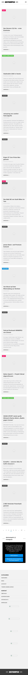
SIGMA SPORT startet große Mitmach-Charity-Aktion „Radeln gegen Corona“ (13, 418)
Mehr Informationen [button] (14, 552)
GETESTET (5, 95)
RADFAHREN (5, 268)
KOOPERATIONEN (5, 596)
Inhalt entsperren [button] (14, 555)
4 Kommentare (6, 290)
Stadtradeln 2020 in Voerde (12, 74)
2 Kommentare (6, 117)
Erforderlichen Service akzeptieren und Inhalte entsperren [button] (14, 560)
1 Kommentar (6, 507)
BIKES (4, 10)
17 (21, 530)
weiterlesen (5, 49)
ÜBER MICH (4, 593)
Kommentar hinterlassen (8, 75)
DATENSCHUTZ (4, 599)
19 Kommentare (6, 203)
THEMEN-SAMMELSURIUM (8, 55)
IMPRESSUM (4, 602)
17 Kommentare (6, 32)
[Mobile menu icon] (26, 2)
